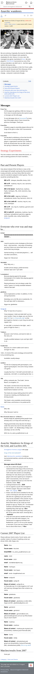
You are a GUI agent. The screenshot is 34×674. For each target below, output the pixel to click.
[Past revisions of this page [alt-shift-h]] (28, 16)
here (23, 59)
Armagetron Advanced (11, 3)
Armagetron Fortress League (13, 449)
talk (30, 20)
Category (3, 659)
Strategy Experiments (11, 150)
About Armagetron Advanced (19, 670)
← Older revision (11, 24)
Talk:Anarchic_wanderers (14, 456)
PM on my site (25, 645)
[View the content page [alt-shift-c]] (2, 16)
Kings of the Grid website (11, 453)
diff (6, 24)
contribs (7, 22)
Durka (2, 407)
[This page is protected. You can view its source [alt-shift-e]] (25, 16)
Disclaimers (4, 672)
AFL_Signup (13, 490)
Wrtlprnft (7, 218)
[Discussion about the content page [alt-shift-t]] (5, 16)
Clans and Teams (12, 659)
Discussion (22, 118)
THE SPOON (10, 61)
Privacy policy (5, 670)
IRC (8, 318)
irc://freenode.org (18, 318)
